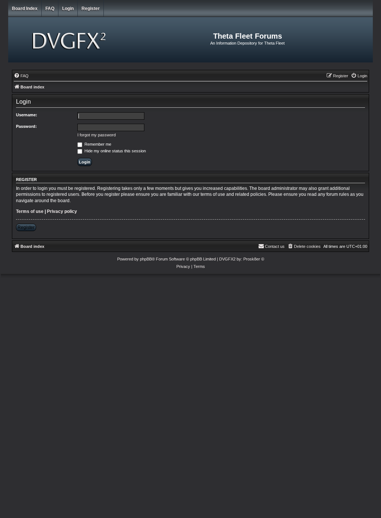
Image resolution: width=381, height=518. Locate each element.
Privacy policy (62, 211)
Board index (25, 8)
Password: (26, 126)
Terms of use (30, 211)
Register (90, 8)
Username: (26, 115)
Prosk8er (251, 259)
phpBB (146, 259)
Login (68, 8)
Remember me (97, 144)
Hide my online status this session (114, 151)
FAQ (49, 8)
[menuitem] (21, 75)
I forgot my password (96, 135)
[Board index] (70, 40)
